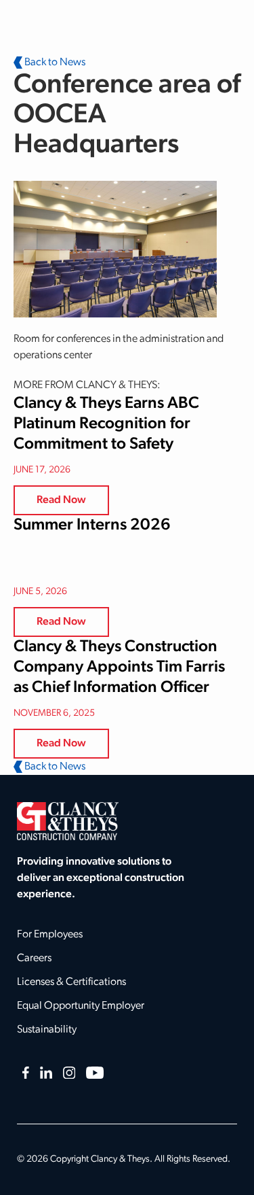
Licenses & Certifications (71, 982)
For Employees (50, 934)
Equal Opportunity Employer (80, 1006)
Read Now (61, 500)
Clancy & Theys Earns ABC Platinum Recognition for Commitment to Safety (106, 424)
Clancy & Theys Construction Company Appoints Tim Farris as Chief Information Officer (119, 667)
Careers (34, 958)
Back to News (53, 62)
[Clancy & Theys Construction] (68, 821)
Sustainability (47, 1029)
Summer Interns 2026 (92, 525)
